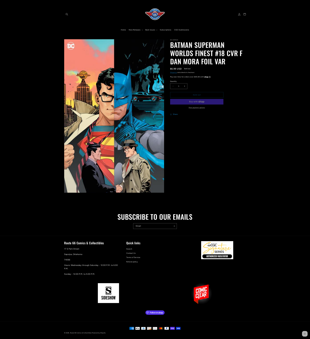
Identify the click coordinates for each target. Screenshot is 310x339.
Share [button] (175, 114)
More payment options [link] (197, 107)
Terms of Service (133, 258)
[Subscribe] (174, 226)
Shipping (173, 72)
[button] (67, 14)
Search (129, 249)
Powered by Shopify (99, 333)
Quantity (173, 81)
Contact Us (131, 253)
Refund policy (132, 262)
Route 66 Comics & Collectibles (81, 333)
